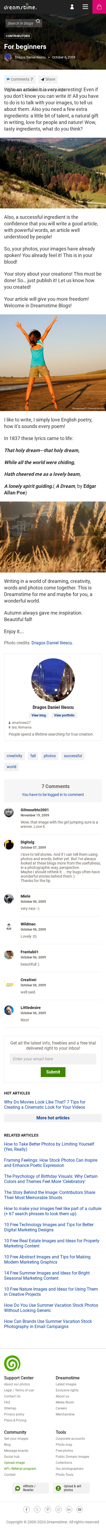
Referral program (23, 1469)
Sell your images (16, 1439)
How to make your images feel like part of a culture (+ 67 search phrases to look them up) (52, 1211)
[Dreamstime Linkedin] (69, 1509)
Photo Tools (64, 1475)
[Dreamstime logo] (12, 1363)
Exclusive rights (67, 1390)
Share (50, 79)
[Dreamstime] (20, 6)
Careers (61, 1408)
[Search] (38, 23)
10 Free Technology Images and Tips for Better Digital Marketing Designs (48, 1227)
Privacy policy (14, 1414)
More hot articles (53, 1117)
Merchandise (65, 1414)
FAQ (7, 1402)
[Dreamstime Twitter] (37, 1509)
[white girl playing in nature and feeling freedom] (53, 362)
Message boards (16, 1451)
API (6, 1469)
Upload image (14, 1463)
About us (62, 1396)
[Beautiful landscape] (53, 172)
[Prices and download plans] (99, 7)
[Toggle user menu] (72, 7)
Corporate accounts (70, 1439)
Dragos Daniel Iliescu (30, 57)
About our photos (17, 1384)
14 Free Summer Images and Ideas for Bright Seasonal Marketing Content (47, 1275)
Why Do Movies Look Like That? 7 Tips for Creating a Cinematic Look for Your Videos (44, 1104)
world (11, 767)
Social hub (12, 1457)
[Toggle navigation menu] (85, 7)
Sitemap (10, 1408)
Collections (64, 1463)
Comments (22, 79)
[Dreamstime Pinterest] (48, 1509)
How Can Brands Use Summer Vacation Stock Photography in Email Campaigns (48, 1324)
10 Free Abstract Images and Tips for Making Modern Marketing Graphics (47, 1259)
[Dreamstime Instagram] (58, 1509)
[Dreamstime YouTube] (79, 1509)
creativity (14, 756)
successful (73, 756)
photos (50, 756)
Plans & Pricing (15, 1420)
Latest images (66, 1384)
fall (33, 756)
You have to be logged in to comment (53, 794)
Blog (7, 1445)
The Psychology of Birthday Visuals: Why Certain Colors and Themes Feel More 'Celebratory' (51, 1179)
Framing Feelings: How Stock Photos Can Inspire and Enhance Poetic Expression (50, 1163)
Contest (9, 1475)
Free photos (64, 1451)
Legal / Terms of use (19, 1390)
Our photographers (69, 1469)
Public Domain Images (72, 1457)
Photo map (64, 1445)
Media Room (65, 1402)
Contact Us (12, 1396)
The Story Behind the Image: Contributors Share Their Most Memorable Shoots (49, 1195)
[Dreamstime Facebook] (26, 1509)
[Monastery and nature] (53, 536)
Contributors (18, 36)
